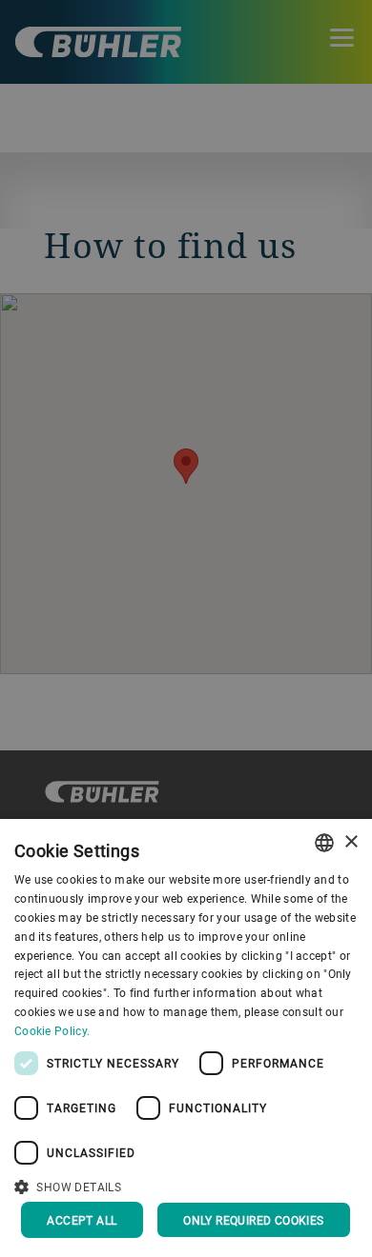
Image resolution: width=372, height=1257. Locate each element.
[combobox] (324, 842)
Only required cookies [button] (253, 1219)
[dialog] (186, 1038)
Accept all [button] (81, 1219)
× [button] (350, 842)
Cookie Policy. (52, 1030)
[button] (186, 1184)
